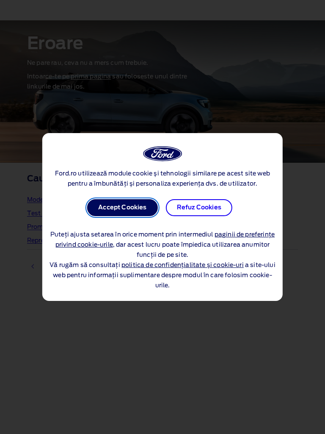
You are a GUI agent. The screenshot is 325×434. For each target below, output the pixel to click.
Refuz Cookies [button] (199, 208)
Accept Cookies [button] (122, 208)
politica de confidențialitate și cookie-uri (182, 265)
